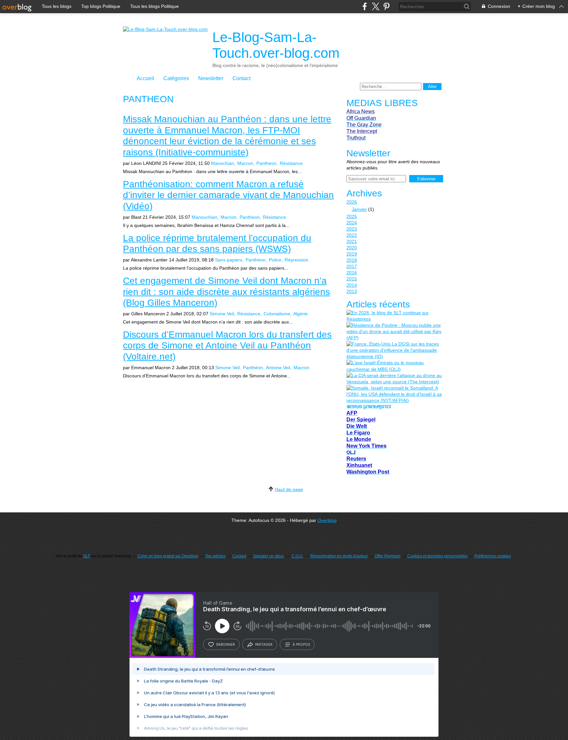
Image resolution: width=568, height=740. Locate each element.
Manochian (222, 163)
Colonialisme (277, 313)
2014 (351, 285)
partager (263, 644)
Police (275, 259)
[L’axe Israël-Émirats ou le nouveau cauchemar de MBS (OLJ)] (394, 366)
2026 (351, 202)
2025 (351, 216)
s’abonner (225, 644)
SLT (86, 556)
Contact (241, 78)
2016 (351, 272)
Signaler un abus (269, 556)
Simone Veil (222, 313)
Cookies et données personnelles (437, 556)
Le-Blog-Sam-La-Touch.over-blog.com (276, 45)
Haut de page (289, 489)
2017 (351, 266)
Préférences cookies (492, 556)
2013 (351, 291)
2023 (351, 229)
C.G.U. (297, 556)
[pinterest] (386, 6)
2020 (351, 247)
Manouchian (204, 217)
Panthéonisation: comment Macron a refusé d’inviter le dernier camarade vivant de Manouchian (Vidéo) (228, 195)
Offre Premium (387, 556)
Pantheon (266, 163)
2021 (351, 241)
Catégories (176, 78)
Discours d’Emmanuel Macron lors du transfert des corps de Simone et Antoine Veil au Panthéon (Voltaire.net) (227, 345)
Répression (296, 259)
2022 (351, 235)
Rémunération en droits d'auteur (339, 556)
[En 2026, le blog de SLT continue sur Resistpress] (394, 316)
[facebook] (365, 6)
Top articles (215, 556)
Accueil (145, 78)
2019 (351, 254)
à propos (301, 644)
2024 (351, 222)
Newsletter (210, 78)
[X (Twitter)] (375, 6)
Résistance (291, 163)
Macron (245, 163)
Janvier (359, 209)
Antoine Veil (278, 367)
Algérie (300, 313)
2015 (351, 278)
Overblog (327, 520)
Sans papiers (228, 259)
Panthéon (250, 217)
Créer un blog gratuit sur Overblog (167, 556)
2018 (351, 260)
